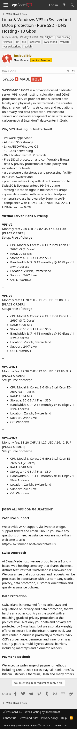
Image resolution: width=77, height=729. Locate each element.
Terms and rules (28, 718)
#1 (73, 71)
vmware (65, 42)
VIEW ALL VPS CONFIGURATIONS (27, 509)
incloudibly (11, 37)
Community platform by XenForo (35, 725)
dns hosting (63, 37)
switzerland (50, 42)
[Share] (67, 71)
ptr (17, 42)
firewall (7, 42)
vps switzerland (12, 46)
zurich (28, 46)
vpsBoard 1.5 (14, 712)
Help (64, 718)
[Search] (72, 5)
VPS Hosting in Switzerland (30, 129)
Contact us (9, 718)
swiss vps (35, 42)
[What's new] (64, 5)
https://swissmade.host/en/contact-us (29, 544)
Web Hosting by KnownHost (42, 712)
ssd (24, 42)
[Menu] (5, 5)
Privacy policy (49, 718)
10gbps (49, 37)
